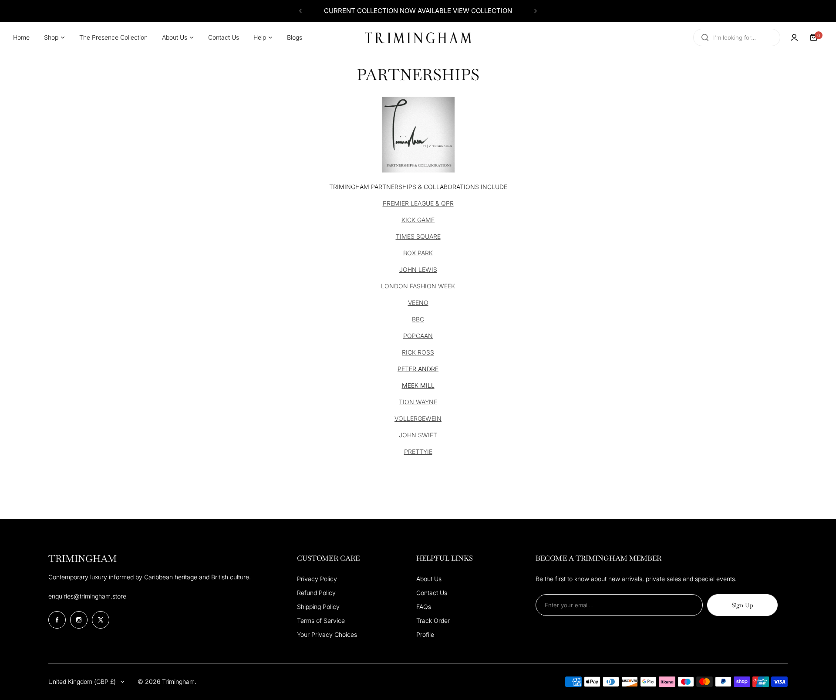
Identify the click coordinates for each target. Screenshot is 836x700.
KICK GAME (418, 219)
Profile (425, 634)
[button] (300, 10)
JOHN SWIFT (418, 435)
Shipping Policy (318, 606)
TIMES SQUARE (418, 236)
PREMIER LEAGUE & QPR (418, 203)
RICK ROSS (418, 352)
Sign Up (743, 605)
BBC (418, 319)
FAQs (423, 606)
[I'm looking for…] (705, 37)
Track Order (433, 620)
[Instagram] (79, 620)
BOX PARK (418, 253)
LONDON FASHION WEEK (418, 286)
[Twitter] (100, 620)
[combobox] (736, 37)
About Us (429, 578)
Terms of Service (321, 620)
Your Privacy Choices (327, 634)
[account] (794, 37)
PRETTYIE (418, 451)
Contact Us (431, 592)
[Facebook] (57, 620)
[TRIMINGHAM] (418, 37)
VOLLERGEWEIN (418, 418)
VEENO (418, 302)
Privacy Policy (317, 578)
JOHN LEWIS (418, 269)
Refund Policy (316, 592)
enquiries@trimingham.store (87, 596)
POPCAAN (418, 335)
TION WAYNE (418, 402)
